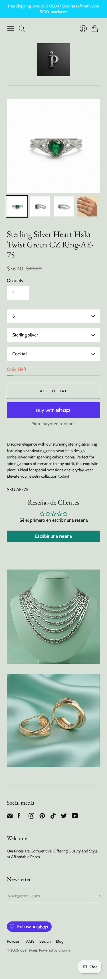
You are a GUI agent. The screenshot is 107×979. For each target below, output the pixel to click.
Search (45, 941)
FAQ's (29, 941)
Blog (59, 941)
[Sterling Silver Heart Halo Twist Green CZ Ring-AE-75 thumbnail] (17, 206)
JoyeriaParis (28, 950)
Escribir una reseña (53, 536)
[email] (10, 817)
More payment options (53, 423)
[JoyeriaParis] (53, 59)
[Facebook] (19, 817)
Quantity (15, 280)
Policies (13, 941)
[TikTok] (53, 817)
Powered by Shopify (55, 950)
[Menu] (11, 29)
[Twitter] (64, 817)
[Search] (22, 28)
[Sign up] (96, 896)
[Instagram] (31, 817)
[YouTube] (75, 817)
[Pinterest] (42, 817)
